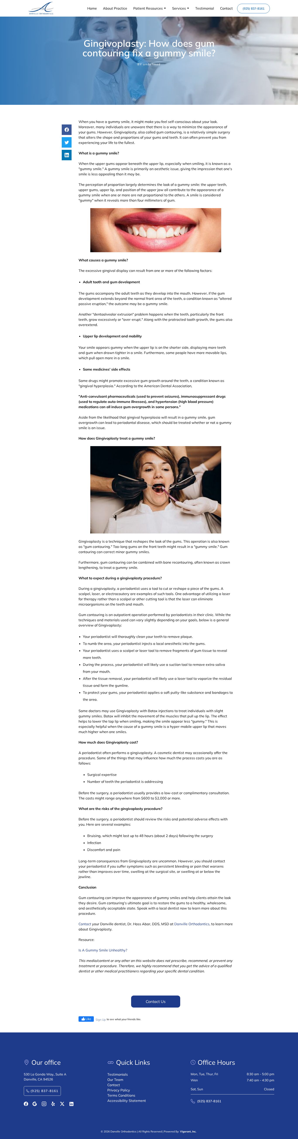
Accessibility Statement (126, 1100)
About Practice (115, 8)
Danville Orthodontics (191, 924)
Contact (226, 8)
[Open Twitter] (62, 1104)
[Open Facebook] (26, 1104)
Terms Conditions (121, 1095)
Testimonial (204, 8)
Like (88, 1019)
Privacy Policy (118, 1090)
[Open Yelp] (53, 1104)
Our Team (115, 1079)
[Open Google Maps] (35, 1104)
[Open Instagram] (44, 1104)
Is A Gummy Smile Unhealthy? (103, 950)
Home (92, 8)
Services (179, 8)
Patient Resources (148, 8)
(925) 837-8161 (253, 8)
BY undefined (149, 64)
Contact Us (156, 1001)
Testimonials (117, 1074)
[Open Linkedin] (71, 1104)
